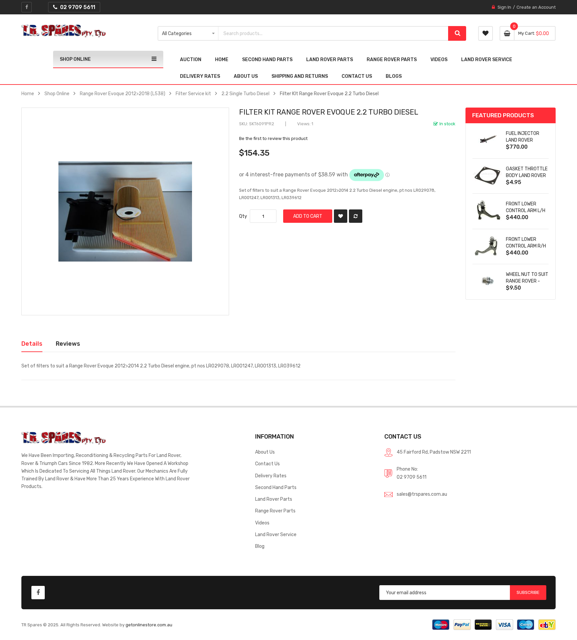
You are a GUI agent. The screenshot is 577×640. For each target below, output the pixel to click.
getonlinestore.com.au (149, 624)
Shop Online (56, 93)
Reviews (68, 343)
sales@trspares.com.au (422, 494)
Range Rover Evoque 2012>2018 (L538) (122, 93)
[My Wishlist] (485, 33)
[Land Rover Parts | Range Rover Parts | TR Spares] (63, 31)
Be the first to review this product (273, 138)
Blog (259, 546)
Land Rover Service (276, 534)
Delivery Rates (270, 475)
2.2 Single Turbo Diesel (245, 93)
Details (31, 343)
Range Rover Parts (275, 510)
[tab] (31, 343)
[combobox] (333, 33)
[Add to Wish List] (340, 216)
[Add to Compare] (355, 216)
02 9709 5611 (411, 477)
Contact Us (267, 463)
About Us (265, 452)
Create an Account (536, 7)
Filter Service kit (193, 93)
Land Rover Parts (273, 499)
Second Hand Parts (276, 487)
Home (27, 93)
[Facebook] (26, 7)
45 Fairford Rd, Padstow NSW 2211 (434, 452)
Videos (262, 522)
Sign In (504, 7)
